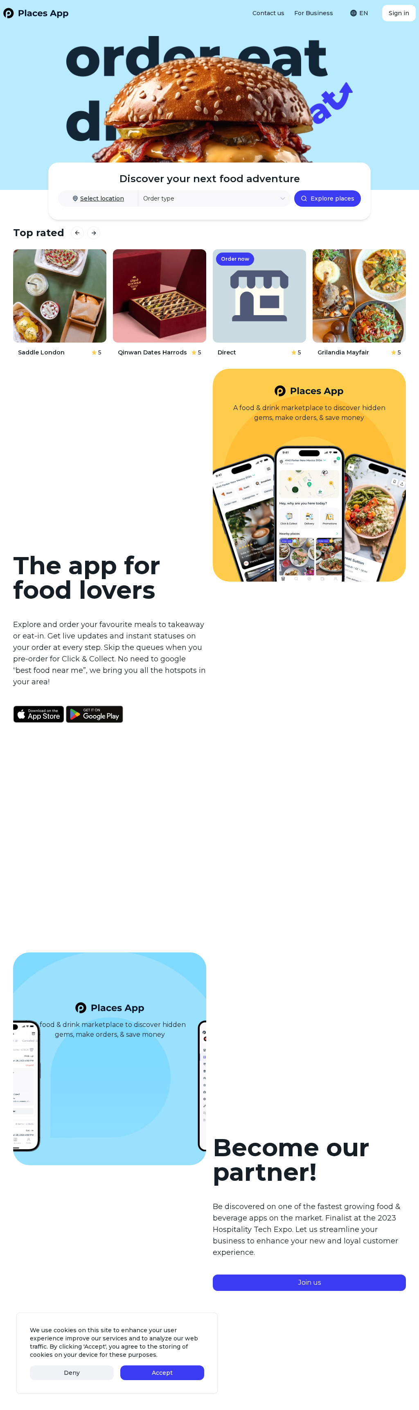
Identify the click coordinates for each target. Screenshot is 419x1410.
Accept (162, 1372)
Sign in (399, 13)
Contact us (268, 13)
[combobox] (361, 13)
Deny (72, 1372)
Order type (158, 198)
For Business (313, 13)
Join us (309, 1282)
